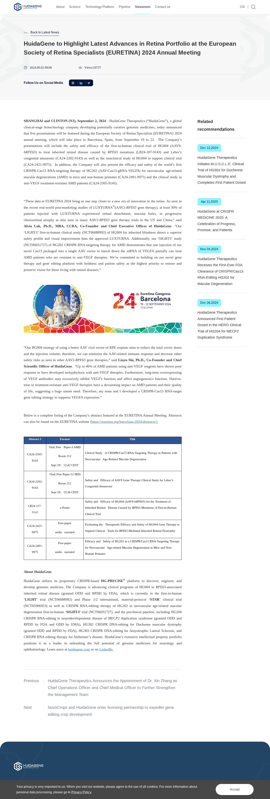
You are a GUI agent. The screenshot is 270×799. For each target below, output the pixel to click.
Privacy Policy (81, 792)
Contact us (162, 7)
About (60, 7)
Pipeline (124, 7)
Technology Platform (99, 7)
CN (242, 7)
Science (75, 7)
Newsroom (142, 7)
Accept (235, 789)
